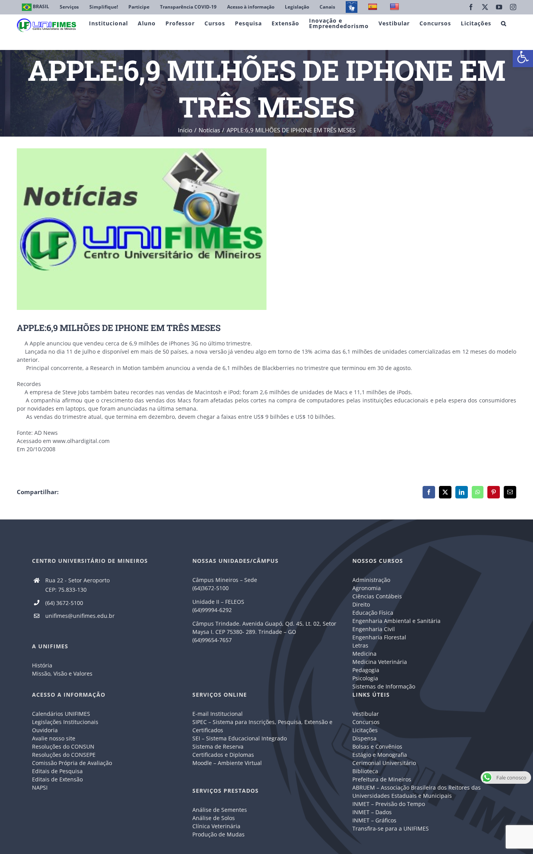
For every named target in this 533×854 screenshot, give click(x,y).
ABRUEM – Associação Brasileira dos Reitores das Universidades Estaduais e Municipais (416, 791)
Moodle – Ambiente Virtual (227, 763)
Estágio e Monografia (379, 754)
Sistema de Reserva (217, 746)
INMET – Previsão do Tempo (388, 804)
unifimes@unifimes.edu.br (80, 615)
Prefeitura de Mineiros (381, 779)
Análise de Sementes (219, 809)
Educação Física (372, 612)
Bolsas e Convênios (377, 746)
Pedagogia (365, 670)
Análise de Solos (213, 818)
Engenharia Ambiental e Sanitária (396, 620)
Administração (371, 580)
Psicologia (365, 678)
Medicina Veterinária (379, 661)
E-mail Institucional (217, 713)
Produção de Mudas (218, 834)
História (42, 665)
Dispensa (364, 738)
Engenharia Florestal (379, 637)
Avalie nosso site (53, 738)
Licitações (365, 730)
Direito (361, 604)
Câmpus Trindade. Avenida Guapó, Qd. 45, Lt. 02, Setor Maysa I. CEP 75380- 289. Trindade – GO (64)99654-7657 (264, 632)
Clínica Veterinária (216, 826)
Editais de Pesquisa (57, 771)
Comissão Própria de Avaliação (72, 763)
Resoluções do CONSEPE (64, 754)
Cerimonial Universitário (384, 763)
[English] (395, 7)
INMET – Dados (372, 812)
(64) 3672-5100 (64, 603)
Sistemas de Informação (383, 686)
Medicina (364, 653)
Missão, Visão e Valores (62, 673)
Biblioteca (365, 771)
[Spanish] (373, 7)
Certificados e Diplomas (223, 754)
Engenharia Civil (373, 629)
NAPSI (40, 787)
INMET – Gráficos (374, 820)
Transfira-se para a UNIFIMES (390, 828)
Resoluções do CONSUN (63, 746)
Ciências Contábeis (377, 596)
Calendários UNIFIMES (61, 713)
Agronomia (366, 588)
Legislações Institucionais (65, 722)
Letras (360, 645)
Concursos (366, 722)
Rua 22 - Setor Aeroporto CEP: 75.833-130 (77, 584)
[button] (523, 57)
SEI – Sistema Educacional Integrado (239, 738)
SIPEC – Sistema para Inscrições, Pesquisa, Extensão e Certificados (262, 726)
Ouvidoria (45, 730)
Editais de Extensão (57, 779)
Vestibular (365, 713)
